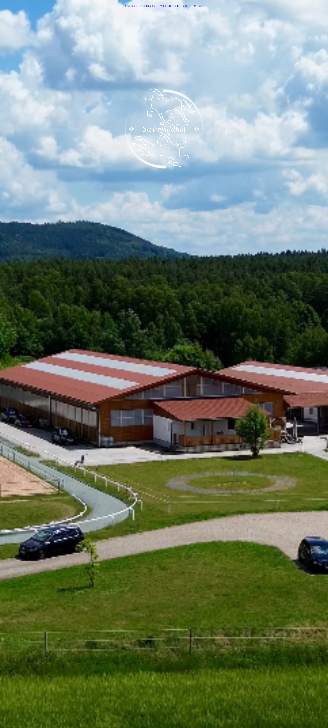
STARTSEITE (131, 6)
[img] (164, 364)
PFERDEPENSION (148, 6)
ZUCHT (185, 6)
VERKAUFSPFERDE (169, 6)
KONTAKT (198, 6)
